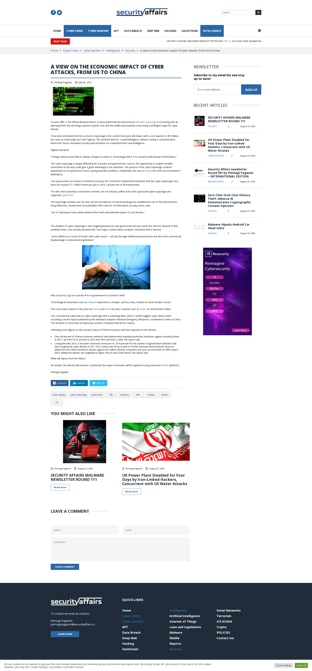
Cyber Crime (74, 31)
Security (130, 50)
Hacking (170, 31)
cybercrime (67, 195)
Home (57, 31)
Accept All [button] (301, 665)
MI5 (138, 394)
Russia (96, 309)
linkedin (81, 383)
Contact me (225, 638)
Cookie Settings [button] (283, 665)
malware (92, 302)
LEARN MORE (65, 634)
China (108, 309)
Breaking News (216, 181)
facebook (61, 383)
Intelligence (212, 31)
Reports (175, 643)
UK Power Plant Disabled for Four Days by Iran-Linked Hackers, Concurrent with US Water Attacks (154, 479)
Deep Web (153, 31)
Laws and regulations (185, 627)
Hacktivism (190, 31)
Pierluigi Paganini (63, 82)
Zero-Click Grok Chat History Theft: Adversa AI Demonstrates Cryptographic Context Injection (229, 200)
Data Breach (133, 31)
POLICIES (223, 632)
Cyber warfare (98, 31)
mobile (164, 365)
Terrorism (224, 616)
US (56, 402)
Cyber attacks (59, 394)
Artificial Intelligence (184, 616)
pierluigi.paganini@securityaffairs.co (73, 624)
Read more (60, 487)
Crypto (222, 627)
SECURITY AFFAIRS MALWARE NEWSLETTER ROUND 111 (189, 41)
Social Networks (228, 610)
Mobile (174, 638)
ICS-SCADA (224, 621)
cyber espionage (147, 122)
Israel (142, 309)
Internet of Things (182, 621)
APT (116, 31)
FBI (111, 394)
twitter (100, 383)
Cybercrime (96, 394)
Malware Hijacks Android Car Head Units (229, 226)
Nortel (148, 170)
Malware (175, 632)
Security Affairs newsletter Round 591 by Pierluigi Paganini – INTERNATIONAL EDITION (230, 172)
